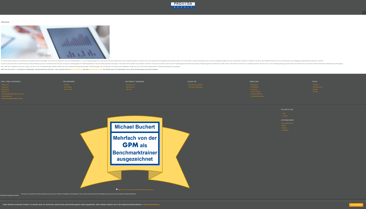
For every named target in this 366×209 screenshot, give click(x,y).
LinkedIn (285, 114)
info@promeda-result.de (100, 67)
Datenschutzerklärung (151, 204)
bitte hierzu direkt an (77, 67)
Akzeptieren (356, 205)
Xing (284, 111)
